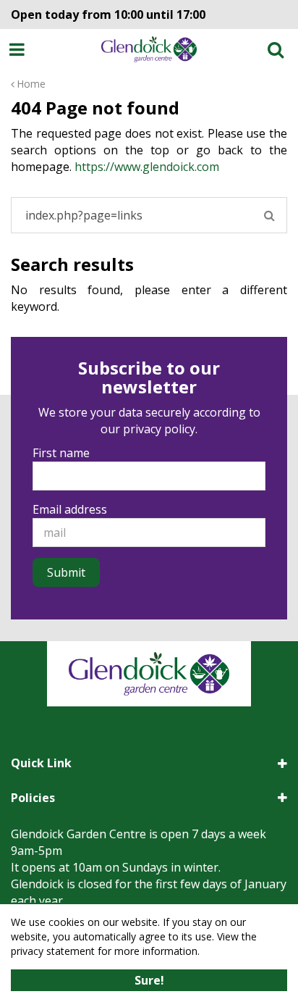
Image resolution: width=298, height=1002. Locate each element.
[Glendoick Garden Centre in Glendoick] (149, 49)
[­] (19, 49)
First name (61, 453)
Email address (70, 509)
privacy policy (159, 429)
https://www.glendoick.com (146, 167)
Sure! (149, 980)
